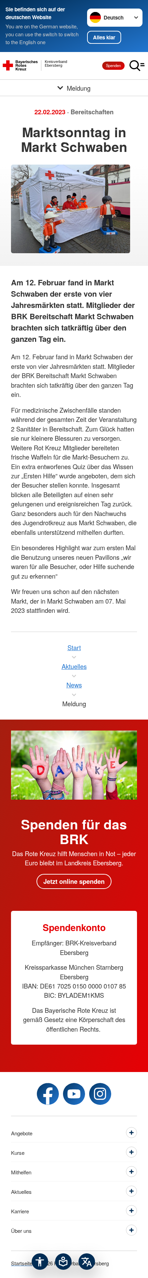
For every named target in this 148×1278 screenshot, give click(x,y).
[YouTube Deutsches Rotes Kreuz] (74, 1094)
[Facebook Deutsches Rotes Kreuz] (48, 1094)
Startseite (21, 1263)
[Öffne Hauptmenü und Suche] (137, 65)
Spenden (113, 65)
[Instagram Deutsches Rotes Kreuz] (100, 1094)
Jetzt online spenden (74, 881)
